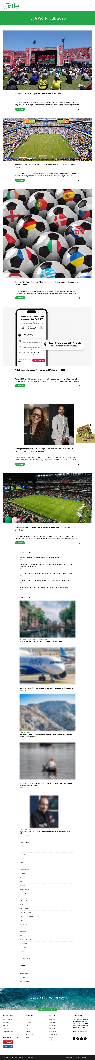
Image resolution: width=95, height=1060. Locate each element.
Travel (22, 951)
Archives (51, 1040)
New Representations (27, 916)
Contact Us (6, 1028)
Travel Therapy (43, 639)
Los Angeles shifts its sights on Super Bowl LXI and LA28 (38, 93)
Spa (21, 935)
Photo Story (24, 924)
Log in (22, 970)
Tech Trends (24, 943)
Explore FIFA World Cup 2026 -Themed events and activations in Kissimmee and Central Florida (47, 283)
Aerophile (23, 686)
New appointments (26, 912)
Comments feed (25, 977)
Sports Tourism (25, 939)
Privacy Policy (87, 1057)
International (25, 897)
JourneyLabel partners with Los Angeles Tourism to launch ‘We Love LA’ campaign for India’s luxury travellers (44, 450)
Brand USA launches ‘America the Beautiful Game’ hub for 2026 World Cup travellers (45, 528)
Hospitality (24, 893)
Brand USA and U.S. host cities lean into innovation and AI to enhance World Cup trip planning (46, 165)
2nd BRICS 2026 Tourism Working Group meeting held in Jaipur (40, 557)
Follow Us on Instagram (47, 1009)
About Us (5, 1025)
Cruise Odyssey (25, 866)
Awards (22, 854)
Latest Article (32, 639)
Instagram (81, 1038)
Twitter (77, 1038)
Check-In (22, 862)
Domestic (23, 732)
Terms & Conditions (73, 1057)
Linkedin (85, 1038)
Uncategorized (25, 959)
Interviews (23, 901)
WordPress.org (25, 981)
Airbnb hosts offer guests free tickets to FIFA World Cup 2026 (40, 370)
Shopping (23, 932)
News (28, 686)
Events (22, 881)
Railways (23, 928)
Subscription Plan (8, 1031)
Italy (21, 905)
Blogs (22, 858)
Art (21, 850)
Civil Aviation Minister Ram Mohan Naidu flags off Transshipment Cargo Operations (46, 573)
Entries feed (24, 974)
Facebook (74, 1038)
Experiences (23, 639)
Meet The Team (8, 1019)
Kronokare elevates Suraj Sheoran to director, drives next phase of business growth (46, 580)
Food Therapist (25, 889)
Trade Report (28, 781)
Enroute (22, 877)
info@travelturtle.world (81, 1032)
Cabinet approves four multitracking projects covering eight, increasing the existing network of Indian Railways (46, 565)
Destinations (24, 870)
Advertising (6, 1022)
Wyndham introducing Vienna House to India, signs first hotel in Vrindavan (44, 587)
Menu (90, 5)
